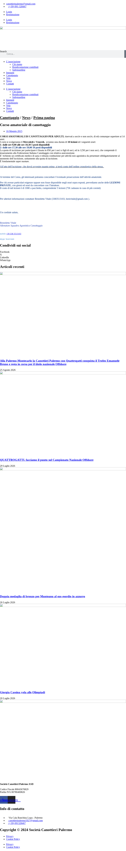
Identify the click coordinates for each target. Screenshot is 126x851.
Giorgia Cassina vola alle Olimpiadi (22, 692)
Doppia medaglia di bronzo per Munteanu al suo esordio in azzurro (42, 596)
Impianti (10, 72)
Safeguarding (18, 70)
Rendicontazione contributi (25, 67)
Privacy (10, 836)
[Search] (125, 54)
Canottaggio (12, 75)
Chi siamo (17, 64)
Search (3, 51)
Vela (8, 78)
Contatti (10, 83)
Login (9, 11)
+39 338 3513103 (13, 234)
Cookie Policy (13, 839)
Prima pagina (44, 118)
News (9, 81)
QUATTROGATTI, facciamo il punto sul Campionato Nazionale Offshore (46, 459)
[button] (63, 252)
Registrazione (12, 14)
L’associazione (13, 61)
